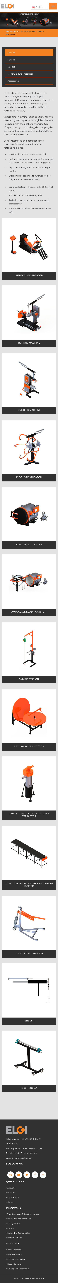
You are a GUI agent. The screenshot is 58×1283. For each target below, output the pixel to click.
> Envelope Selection (15, 1259)
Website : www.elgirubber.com (19, 1158)
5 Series (11, 60)
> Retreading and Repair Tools (19, 1219)
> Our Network (12, 1197)
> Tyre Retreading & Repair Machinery (22, 1214)
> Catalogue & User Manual (18, 1269)
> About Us (10, 1188)
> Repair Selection (14, 1264)
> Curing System (13, 1223)
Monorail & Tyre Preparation (20, 74)
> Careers (10, 1202)
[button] (39, 7)
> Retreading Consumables (18, 1233)
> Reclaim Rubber (14, 1238)
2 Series (11, 53)
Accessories (13, 81)
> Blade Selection (14, 1254)
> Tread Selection (13, 1250)
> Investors (10, 1192)
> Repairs (10, 1228)
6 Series (11, 67)
